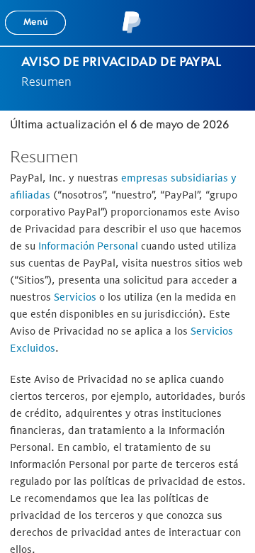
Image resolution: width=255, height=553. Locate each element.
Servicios (75, 296)
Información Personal (88, 245)
